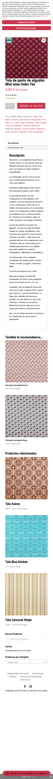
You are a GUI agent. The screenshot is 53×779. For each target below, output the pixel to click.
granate (14, 132)
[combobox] (26, 661)
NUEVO (15, 119)
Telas (17, 122)
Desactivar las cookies (26, 28)
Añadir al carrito (31, 105)
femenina (41, 128)
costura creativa (29, 128)
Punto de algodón (35, 132)
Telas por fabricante (31, 125)
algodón (17, 128)
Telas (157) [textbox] (25, 662)
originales (23, 132)
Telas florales (40, 122)
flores (7, 132)
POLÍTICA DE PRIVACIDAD (31, 676)
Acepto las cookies (26, 22)
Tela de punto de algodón (30, 119)
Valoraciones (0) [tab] (15, 147)
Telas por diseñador (13, 125)
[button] (43, 40)
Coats (35, 116)
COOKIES (12, 676)
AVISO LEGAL (37, 673)
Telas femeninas (27, 122)
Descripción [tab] (13, 143)
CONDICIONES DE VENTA (18, 673)
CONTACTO (25, 679)
